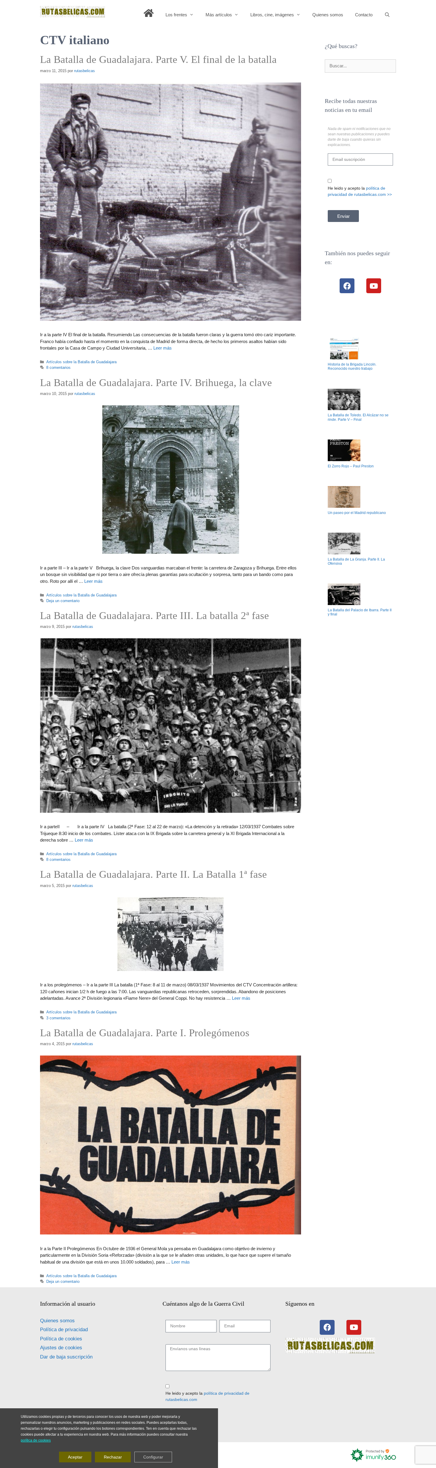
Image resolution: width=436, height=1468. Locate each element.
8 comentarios (58, 367)
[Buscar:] (360, 66)
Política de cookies (61, 1339)
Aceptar (75, 1456)
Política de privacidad (64, 1329)
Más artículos (219, 14)
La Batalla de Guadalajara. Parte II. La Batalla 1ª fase (153, 874)
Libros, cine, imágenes (272, 14)
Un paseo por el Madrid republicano (357, 513)
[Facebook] (347, 285)
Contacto (364, 14)
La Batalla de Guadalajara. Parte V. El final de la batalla (158, 59)
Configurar (153, 1456)
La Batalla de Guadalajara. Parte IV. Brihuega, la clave (156, 382)
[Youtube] (373, 285)
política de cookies (36, 1440)
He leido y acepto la (360, 191)
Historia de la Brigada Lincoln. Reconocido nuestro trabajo (352, 366)
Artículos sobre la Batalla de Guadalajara (81, 362)
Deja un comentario (62, 601)
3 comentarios (58, 1018)
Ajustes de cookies (61, 1347)
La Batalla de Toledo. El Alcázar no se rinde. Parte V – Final (358, 417)
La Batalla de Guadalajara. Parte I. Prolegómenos (144, 1033)
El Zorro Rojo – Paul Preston (351, 466)
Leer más (162, 347)
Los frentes (176, 14)
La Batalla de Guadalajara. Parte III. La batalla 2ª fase (154, 615)
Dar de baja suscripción (66, 1357)
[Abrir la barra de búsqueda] (387, 15)
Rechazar (113, 1456)
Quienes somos (327, 14)
